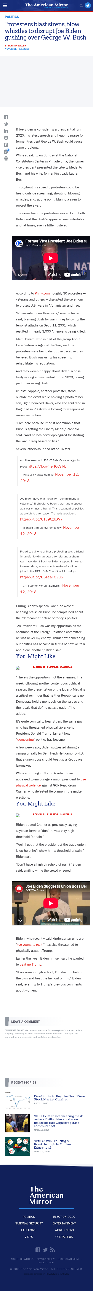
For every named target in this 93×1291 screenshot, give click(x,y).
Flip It (6, 145)
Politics (29, 1217)
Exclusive (28, 1230)
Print (6, 158)
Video (29, 1237)
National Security (29, 1223)
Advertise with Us (22, 1259)
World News (64, 1230)
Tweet (6, 124)
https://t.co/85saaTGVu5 (41, 577)
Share (6, 117)
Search (81, 5)
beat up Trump (30, 964)
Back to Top (46, 1262)
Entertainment (64, 1223)
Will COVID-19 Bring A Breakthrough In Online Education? (52, 1144)
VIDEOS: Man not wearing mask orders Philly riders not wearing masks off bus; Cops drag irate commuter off (58, 1121)
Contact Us (64, 1237)
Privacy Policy (46, 1259)
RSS (52, 1249)
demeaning (25, 739)
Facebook (37, 1249)
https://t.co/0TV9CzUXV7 (41, 519)
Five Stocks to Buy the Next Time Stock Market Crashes (59, 1097)
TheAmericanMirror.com (46, 1195)
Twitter (45, 1249)
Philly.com (42, 293)
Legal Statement (68, 1259)
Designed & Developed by (46, 1274)
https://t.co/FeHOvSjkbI (47, 466)
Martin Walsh (17, 45)
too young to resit (29, 944)
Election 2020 (64, 1217)
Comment (6, 152)
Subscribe (88, 5)
